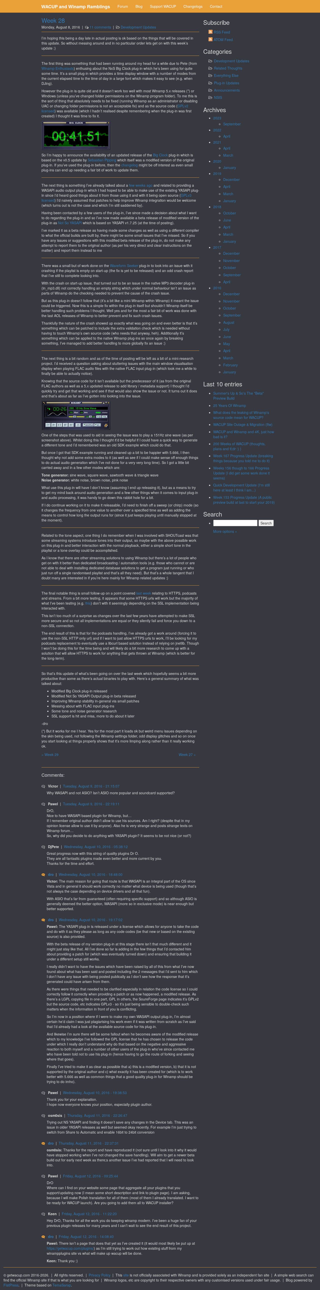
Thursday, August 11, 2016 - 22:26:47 (97, 1115)
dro (51, 874)
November (231, 260)
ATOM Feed (223, 39)
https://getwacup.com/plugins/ (70, 1248)
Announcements (227, 90)
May (226, 343)
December (231, 179)
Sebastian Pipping (102, 159)
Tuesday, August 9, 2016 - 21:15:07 (91, 786)
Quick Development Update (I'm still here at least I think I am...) (241, 487)
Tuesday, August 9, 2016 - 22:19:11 (91, 803)
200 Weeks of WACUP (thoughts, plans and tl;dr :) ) (239, 446)
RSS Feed (222, 32)
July (226, 329)
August (228, 322)
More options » (225, 531)
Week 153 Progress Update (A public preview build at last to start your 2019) (244, 500)
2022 (217, 129)
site (126, 1274)
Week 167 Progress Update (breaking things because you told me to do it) (243, 458)
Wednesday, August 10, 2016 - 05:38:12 (96, 846)
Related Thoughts (228, 68)
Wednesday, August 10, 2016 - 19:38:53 (95, 1092)
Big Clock (160, 154)
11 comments (100, 27)
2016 (217, 287)
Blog (139, 6)
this (88, 603)
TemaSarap (61, 1284)
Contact (216, 6)
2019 (217, 173)
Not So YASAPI (70, 222)
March (228, 155)
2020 (217, 161)
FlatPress (11, 1284)
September (232, 123)
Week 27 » (187, 754)
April (226, 136)
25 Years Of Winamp (229, 405)
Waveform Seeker (124, 265)
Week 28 (53, 20)
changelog (129, 164)
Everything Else (226, 75)
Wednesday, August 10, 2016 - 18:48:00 (90, 874)
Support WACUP (163, 6)
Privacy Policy (99, 1274)
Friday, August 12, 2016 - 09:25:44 (90, 1175)
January (229, 167)
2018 (217, 206)
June (227, 219)
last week (143, 593)
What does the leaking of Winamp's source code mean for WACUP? (241, 415)
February (230, 364)
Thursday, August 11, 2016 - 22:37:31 (89, 1143)
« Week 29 (50, 754)
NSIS (218, 97)
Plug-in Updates (226, 82)
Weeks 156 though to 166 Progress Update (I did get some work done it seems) (241, 472)
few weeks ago (140, 185)
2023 (217, 117)
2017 (217, 247)
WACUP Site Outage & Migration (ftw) (242, 424)
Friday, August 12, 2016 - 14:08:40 (86, 1236)
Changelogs (193, 6)
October (229, 212)
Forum (123, 6)
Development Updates (138, 27)
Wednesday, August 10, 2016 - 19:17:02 (90, 919)
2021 (217, 142)
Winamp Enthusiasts (58, 68)
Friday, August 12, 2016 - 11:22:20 (89, 1213)
